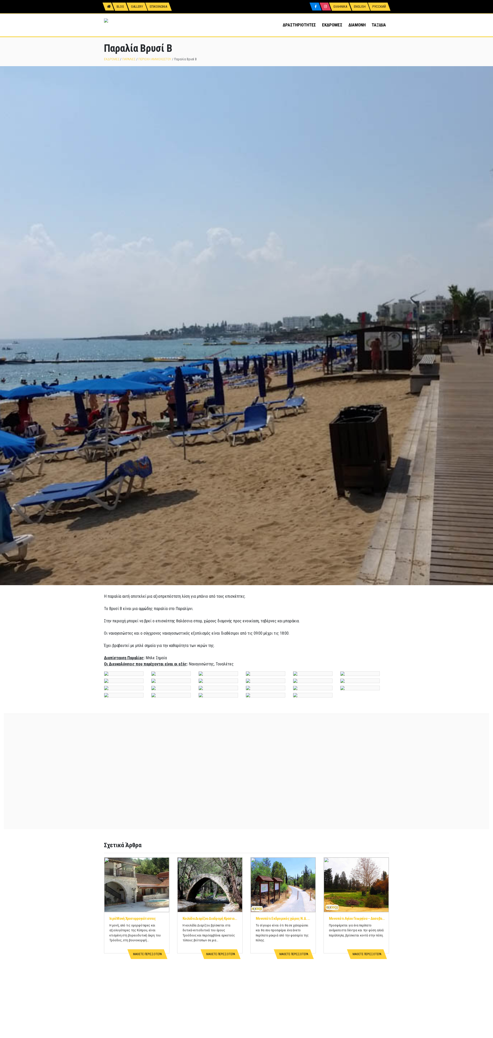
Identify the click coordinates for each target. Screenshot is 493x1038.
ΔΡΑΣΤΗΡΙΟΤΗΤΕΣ (299, 24)
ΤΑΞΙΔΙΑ (379, 24)
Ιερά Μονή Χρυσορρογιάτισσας (132, 918)
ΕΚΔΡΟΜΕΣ (332, 24)
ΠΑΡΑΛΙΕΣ (128, 59)
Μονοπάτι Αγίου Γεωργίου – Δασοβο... (357, 918)
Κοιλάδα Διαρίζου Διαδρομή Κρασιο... (210, 918)
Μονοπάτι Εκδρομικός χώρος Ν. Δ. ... (283, 918)
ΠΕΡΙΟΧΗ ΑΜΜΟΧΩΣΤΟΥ (155, 59)
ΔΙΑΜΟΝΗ (357, 24)
